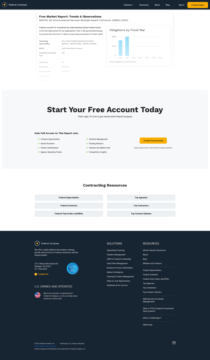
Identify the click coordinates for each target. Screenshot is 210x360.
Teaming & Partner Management (120, 276)
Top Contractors (141, 205)
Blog (168, 5)
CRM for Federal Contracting (119, 259)
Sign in (181, 5)
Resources (144, 5)
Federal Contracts (69, 205)
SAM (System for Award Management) (153, 300)
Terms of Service (50, 346)
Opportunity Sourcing (116, 250)
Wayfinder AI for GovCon (117, 285)
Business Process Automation (120, 268)
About (157, 5)
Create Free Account (153, 140)
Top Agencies (141, 197)
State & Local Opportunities (118, 281)
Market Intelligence (115, 272)
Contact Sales (197, 5)
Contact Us (43, 274)
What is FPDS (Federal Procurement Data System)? (158, 309)
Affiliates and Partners (152, 263)
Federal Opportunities (69, 197)
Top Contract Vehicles (141, 213)
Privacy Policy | (40, 346)
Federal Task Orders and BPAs (69, 213)
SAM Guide (147, 325)
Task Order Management (117, 263)
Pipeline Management (116, 255)
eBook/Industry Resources (154, 250)
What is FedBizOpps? (152, 318)
